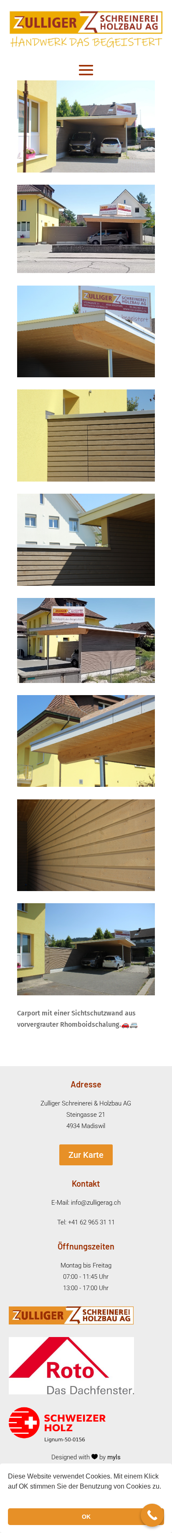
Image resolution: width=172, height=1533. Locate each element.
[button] (9, 1497)
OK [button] (86, 1516)
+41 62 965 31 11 (91, 1222)
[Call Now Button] (152, 1515)
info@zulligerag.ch (96, 1202)
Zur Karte (86, 1155)
